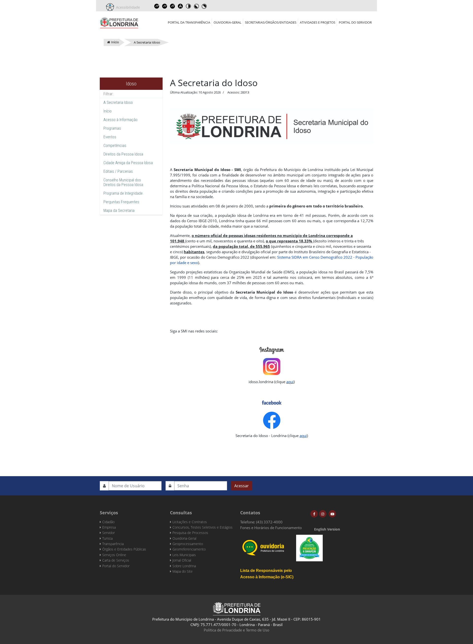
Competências (114, 145)
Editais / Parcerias (118, 171)
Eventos (109, 137)
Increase (157, 6)
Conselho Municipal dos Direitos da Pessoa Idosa (123, 182)
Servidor (108, 532)
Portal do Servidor (355, 22)
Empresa (109, 527)
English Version (327, 529)
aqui (290, 381)
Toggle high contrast (188, 6)
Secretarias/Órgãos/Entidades (270, 22)
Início (107, 111)
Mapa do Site (182, 571)
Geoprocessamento (187, 543)
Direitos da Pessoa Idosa (123, 154)
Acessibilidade (127, 7)
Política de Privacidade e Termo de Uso (236, 630)
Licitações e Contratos (189, 521)
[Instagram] (322, 514)
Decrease (165, 6)
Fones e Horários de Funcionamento (271, 527)
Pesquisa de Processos (190, 532)
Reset (172, 6)
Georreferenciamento (189, 549)
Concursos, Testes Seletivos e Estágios (202, 527)
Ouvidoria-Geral (227, 22)
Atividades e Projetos (317, 22)
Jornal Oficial (181, 560)
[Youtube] (332, 514)
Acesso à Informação (120, 119)
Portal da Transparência (189, 22)
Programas (112, 128)
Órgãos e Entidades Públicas (124, 549)
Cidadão (108, 521)
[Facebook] (314, 514)
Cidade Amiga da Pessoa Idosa (128, 162)
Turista (107, 538)
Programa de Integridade (123, 193)
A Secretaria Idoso (118, 102)
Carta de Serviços (115, 560)
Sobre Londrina (184, 566)
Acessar (241, 485)
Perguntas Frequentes (121, 202)
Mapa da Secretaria (119, 210)
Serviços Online (114, 554)
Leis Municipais (184, 554)
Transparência (113, 543)
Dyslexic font (180, 6)
